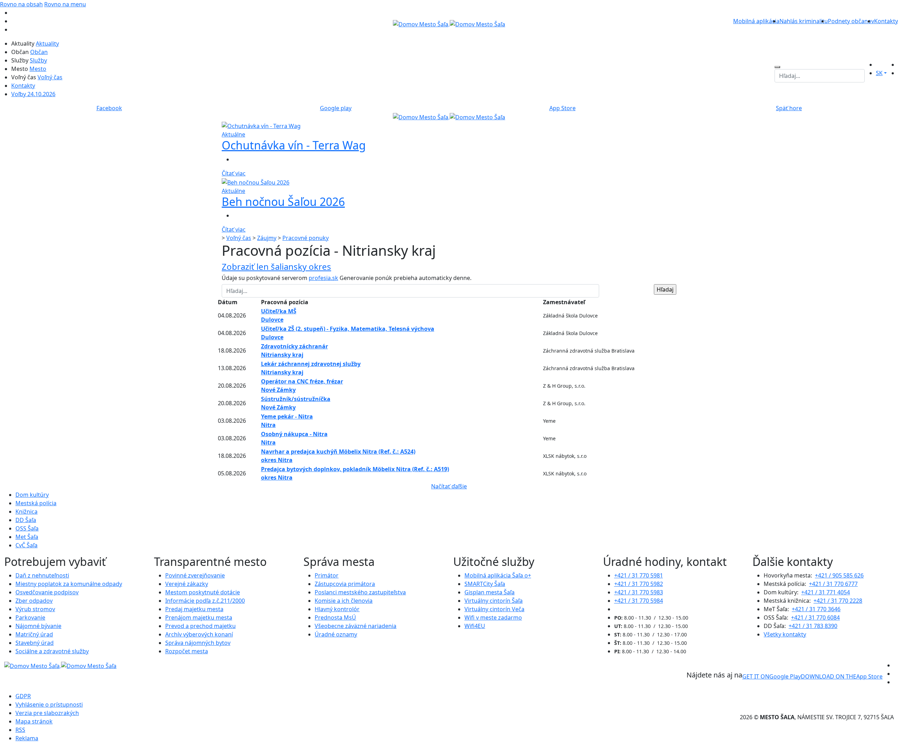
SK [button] (879, 73)
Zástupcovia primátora (345, 584)
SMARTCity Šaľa (484, 584)
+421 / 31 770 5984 (638, 601)
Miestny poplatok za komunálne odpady (68, 584)
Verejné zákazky (186, 584)
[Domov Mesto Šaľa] (449, 116)
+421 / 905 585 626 (839, 575)
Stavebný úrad (34, 643)
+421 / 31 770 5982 (638, 584)
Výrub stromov (35, 609)
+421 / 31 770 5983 (638, 592)
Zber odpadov (34, 601)
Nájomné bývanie (38, 626)
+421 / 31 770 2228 (837, 601)
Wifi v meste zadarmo (493, 617)
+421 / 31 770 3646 (816, 609)
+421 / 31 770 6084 (815, 617)
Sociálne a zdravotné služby (52, 651)
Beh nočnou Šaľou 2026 (283, 201)
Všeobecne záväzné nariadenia (355, 626)
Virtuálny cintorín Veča (494, 609)
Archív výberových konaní (199, 634)
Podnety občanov (851, 21)
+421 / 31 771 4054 (825, 592)
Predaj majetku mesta (194, 609)
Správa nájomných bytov (197, 643)
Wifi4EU (474, 626)
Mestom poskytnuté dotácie (202, 592)
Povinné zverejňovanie (195, 575)
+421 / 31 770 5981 (638, 575)
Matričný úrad (34, 634)
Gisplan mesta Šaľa (489, 592)
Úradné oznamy (336, 634)
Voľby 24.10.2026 (33, 94)
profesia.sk (323, 278)
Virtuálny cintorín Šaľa (493, 601)
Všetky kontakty (785, 634)
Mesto (37, 69)
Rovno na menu (65, 4)
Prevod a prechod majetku (200, 626)
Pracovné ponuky (305, 238)
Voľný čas (50, 77)
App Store (842, 676)
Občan (39, 52)
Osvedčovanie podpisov (47, 592)
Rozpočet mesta (186, 651)
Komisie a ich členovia (344, 601)
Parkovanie (30, 617)
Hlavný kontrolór (337, 609)
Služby (38, 60)
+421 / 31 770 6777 (833, 584)
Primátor (327, 575)
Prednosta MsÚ (335, 617)
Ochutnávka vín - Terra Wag (294, 145)
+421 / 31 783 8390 (813, 626)
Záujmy (266, 238)
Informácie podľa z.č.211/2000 (205, 601)
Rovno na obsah (21, 4)
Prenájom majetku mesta (198, 617)
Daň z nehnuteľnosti (42, 575)
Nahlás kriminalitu (803, 21)
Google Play (771, 676)
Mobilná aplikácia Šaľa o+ (497, 575)
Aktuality (47, 43)
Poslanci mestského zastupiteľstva (360, 592)
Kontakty (886, 21)
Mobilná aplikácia (756, 21)
